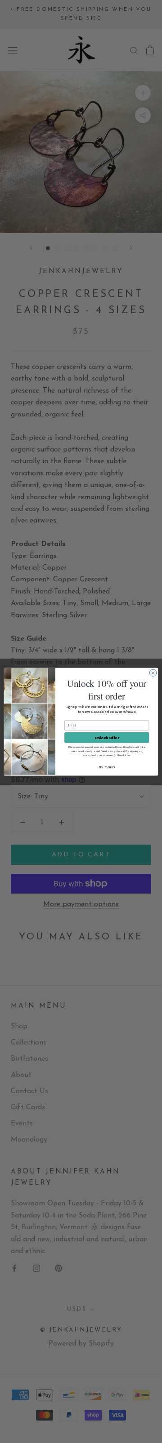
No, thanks (107, 766)
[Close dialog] (152, 672)
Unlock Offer (106, 737)
